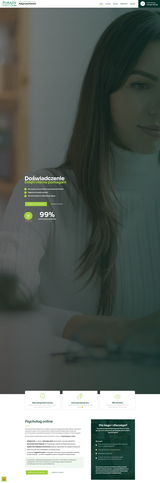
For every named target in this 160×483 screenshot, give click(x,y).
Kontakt (132, 4)
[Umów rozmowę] (142, 3)
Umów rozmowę (151, 2)
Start (101, 4)
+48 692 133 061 (152, 5)
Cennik (115, 4)
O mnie (108, 4)
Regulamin (124, 4)
